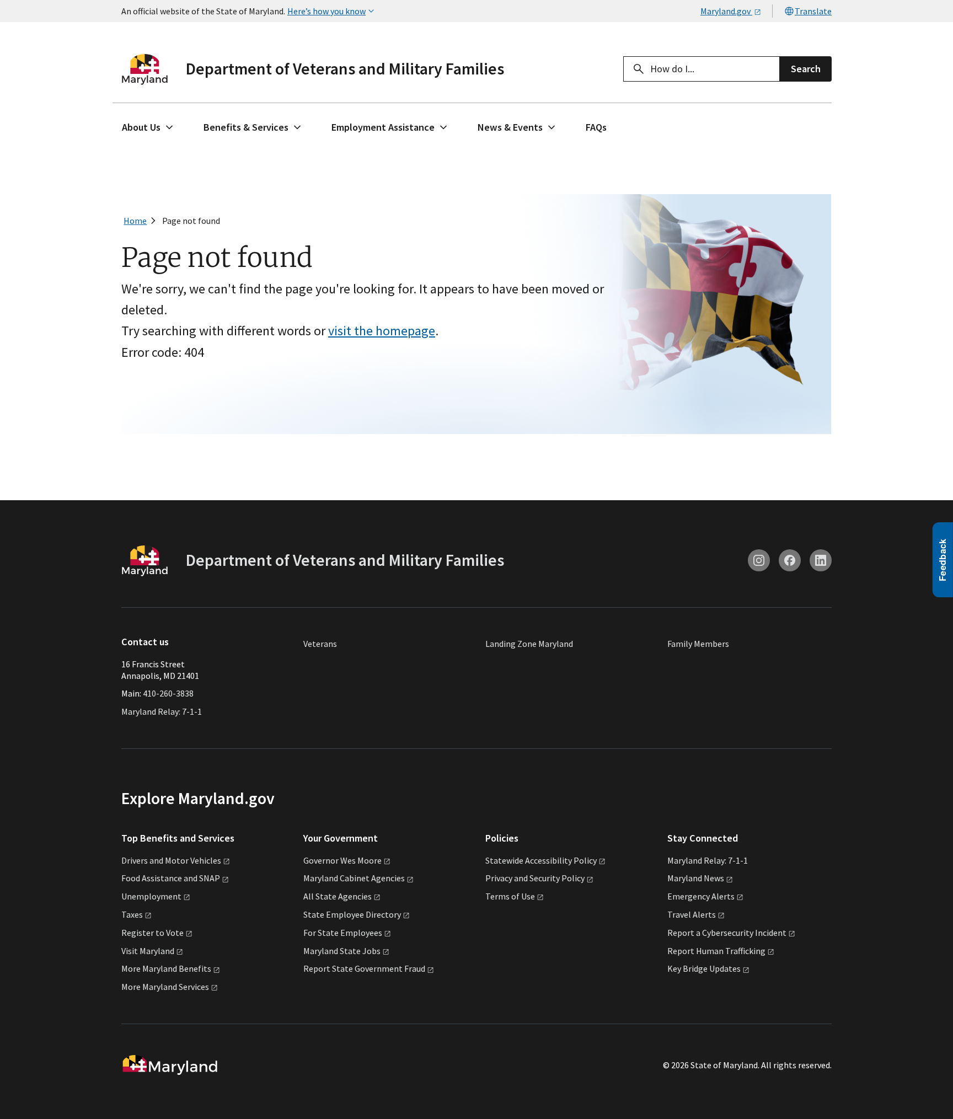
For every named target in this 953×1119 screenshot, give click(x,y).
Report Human (716, 950)
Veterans (320, 644)
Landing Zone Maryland (529, 644)
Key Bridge (704, 968)
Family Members (698, 644)
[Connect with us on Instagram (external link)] (759, 560)
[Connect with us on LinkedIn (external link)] (821, 560)
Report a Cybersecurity (726, 932)
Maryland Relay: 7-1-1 (161, 711)
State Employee (352, 914)
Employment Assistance (383, 127)
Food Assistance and (170, 878)
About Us (141, 127)
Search (806, 68)
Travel (691, 914)
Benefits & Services (246, 127)
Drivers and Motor (171, 860)
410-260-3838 (168, 693)
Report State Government (364, 968)
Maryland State (342, 950)
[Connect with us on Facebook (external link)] (790, 560)
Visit (147, 950)
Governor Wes (342, 860)
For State (342, 932)
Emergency (701, 896)
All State (337, 896)
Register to (152, 932)
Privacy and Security (535, 878)
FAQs (596, 127)
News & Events (510, 127)
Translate (813, 11)
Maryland (695, 878)
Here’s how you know (326, 11)
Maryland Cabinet (354, 878)
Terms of (510, 896)
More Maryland (166, 968)
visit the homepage (381, 330)
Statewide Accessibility (541, 860)
